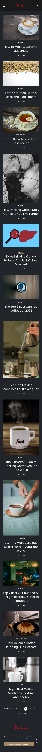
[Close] (34, 733)
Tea (24, 135)
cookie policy (23, 739)
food (24, 588)
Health (21, 252)
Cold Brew (21, 538)
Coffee (21, 42)
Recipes (19, 135)
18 (19, 713)
